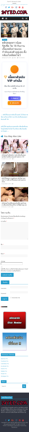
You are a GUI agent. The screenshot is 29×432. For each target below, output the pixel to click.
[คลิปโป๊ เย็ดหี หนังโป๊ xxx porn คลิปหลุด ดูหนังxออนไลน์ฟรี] (3, 18)
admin (14, 57)
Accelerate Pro (5, 366)
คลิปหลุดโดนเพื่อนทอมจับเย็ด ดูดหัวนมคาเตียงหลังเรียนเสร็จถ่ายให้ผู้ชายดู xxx (14, 204)
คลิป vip (4, 39)
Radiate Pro (4, 371)
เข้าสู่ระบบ (15, 98)
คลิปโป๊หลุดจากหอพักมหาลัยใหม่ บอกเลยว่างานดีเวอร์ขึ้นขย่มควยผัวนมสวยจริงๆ (14, 180)
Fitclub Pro (3, 373)
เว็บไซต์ (3, 261)
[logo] (14, 401)
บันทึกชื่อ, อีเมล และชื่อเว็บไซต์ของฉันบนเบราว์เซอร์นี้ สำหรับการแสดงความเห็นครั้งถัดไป (14, 270)
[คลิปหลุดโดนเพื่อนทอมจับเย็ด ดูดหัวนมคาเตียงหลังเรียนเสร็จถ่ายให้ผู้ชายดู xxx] (14, 188)
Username (3, 288)
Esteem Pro (4, 368)
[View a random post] (26, 18)
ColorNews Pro (5, 363)
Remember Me (16, 297)
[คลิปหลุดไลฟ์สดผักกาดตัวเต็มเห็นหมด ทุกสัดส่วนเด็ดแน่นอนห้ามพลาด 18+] (14, 140)
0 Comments (22, 57)
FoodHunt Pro (4, 361)
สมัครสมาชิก (15, 103)
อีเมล (3, 253)
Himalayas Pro (4, 376)
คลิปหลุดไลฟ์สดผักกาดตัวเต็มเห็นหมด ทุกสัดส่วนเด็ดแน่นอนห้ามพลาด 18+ (14, 156)
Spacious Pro (4, 358)
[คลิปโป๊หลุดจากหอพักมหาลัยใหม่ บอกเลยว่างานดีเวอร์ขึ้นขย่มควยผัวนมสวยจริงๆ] (14, 163)
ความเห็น (4, 221)
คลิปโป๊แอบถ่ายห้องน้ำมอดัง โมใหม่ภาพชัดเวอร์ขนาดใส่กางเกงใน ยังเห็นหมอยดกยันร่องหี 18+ (14, 117)
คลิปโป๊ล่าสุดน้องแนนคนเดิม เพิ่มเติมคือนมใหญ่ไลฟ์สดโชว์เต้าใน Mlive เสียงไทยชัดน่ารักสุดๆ (14, 128)
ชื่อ (2, 244)
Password (3, 293)
